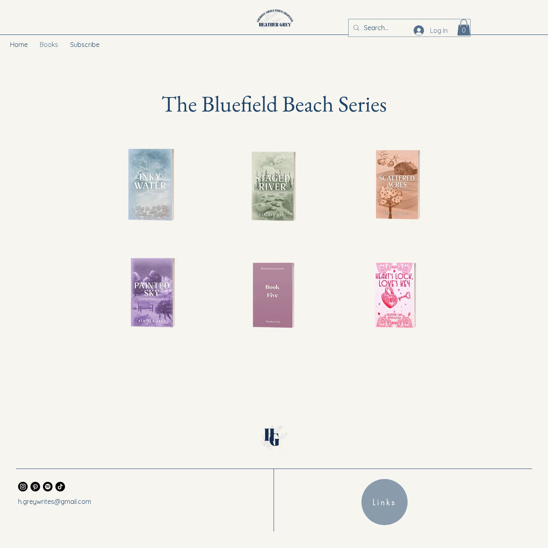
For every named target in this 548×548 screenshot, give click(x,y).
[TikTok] (60, 486)
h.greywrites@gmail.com (54, 501)
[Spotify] (48, 486)
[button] (464, 27)
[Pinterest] (35, 486)
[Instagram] (23, 486)
